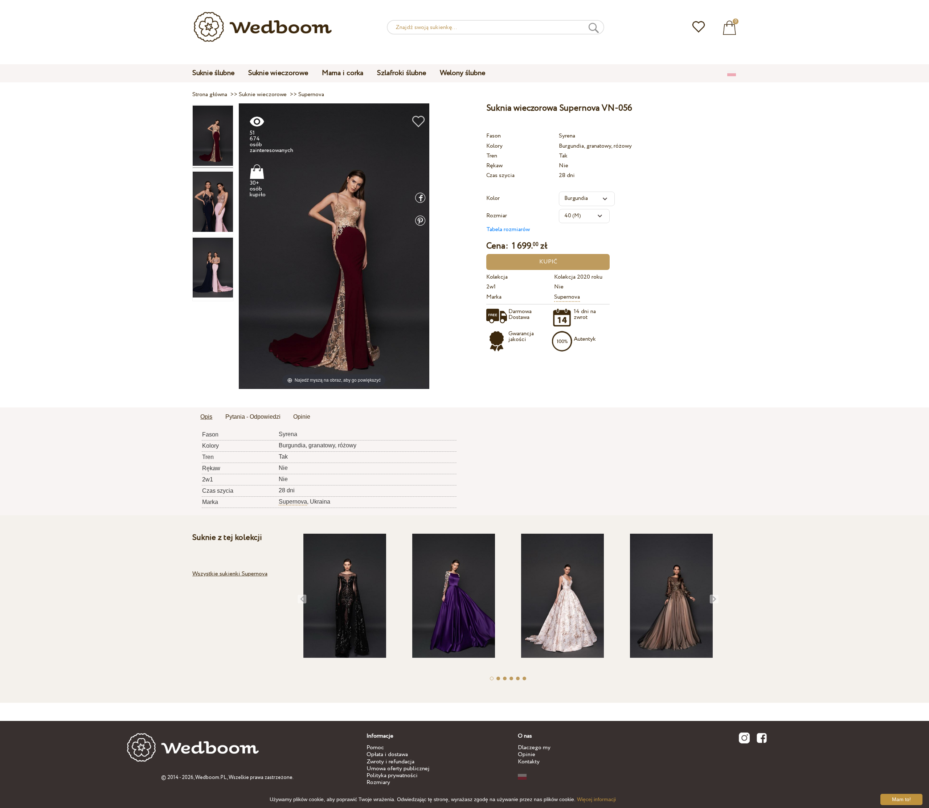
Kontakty (529, 762)
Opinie (526, 754)
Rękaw (494, 165)
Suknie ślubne (213, 73)
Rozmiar (496, 215)
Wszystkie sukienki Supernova (229, 574)
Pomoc (375, 747)
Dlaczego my (534, 747)
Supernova (567, 297)
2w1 (491, 286)
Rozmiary (378, 782)
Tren (491, 155)
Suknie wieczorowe (278, 73)
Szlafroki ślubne (401, 73)
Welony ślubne (462, 73)
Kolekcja (497, 277)
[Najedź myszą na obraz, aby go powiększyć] (334, 246)
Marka (494, 297)
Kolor (493, 198)
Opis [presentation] (206, 417)
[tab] (206, 417)
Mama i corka (342, 73)
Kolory (494, 146)
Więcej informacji (596, 799)
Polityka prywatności (392, 775)
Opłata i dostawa (387, 754)
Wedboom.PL (211, 777)
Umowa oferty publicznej (398, 768)
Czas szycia (500, 175)
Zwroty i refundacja (390, 762)
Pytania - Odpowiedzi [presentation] (253, 417)
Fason (493, 135)
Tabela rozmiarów (508, 229)
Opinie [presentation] (301, 417)
